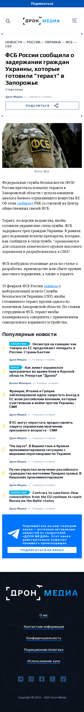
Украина (53, 42)
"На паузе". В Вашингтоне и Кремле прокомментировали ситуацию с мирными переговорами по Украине (40, 450)
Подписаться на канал (42, 550)
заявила (51, 286)
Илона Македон (20, 383)
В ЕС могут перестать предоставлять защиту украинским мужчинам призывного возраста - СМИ (41, 427)
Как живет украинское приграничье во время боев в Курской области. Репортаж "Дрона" (41, 372)
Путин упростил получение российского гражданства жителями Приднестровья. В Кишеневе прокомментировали (45, 473)
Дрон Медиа (14, 96)
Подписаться (42, 4)
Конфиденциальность (43, 638)
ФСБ (69, 42)
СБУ (8, 46)
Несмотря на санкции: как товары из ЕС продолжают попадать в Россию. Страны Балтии (42, 348)
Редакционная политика (43, 650)
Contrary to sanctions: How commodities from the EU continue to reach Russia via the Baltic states (45, 497)
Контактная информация (44, 627)
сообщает (25, 203)
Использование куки (43, 661)
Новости (13, 42)
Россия (33, 42)
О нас (44, 615)
